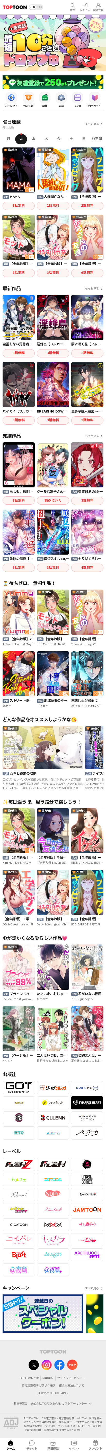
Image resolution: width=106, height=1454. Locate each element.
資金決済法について (71, 1385)
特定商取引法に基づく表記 (38, 1385)
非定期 (97, 139)
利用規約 (47, 1378)
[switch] (36, 7)
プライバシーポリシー (71, 1378)
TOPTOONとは (29, 1378)
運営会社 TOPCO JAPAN (53, 1393)
